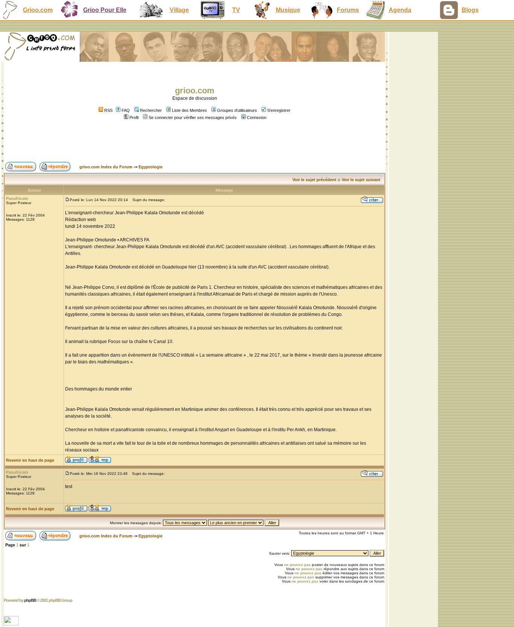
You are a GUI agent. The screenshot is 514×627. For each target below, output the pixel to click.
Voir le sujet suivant (361, 179)
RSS (108, 110)
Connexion (256, 117)
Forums (348, 10)
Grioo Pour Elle (104, 10)
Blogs (470, 10)
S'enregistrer (278, 110)
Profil (133, 117)
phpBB (30, 600)
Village (179, 10)
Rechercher (151, 110)
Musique (288, 10)
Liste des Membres (189, 110)
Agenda (400, 10)
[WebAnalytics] (12, 623)
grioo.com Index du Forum (105, 167)
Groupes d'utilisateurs (237, 110)
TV (236, 10)
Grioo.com (38, 10)
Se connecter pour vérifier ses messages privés (193, 117)
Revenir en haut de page (30, 460)
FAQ (126, 110)
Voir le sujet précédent (314, 179)
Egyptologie (150, 167)
